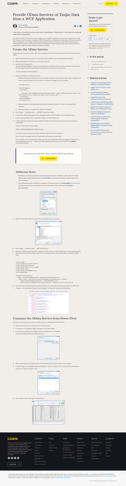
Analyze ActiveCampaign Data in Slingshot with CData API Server (101, 83)
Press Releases (81, 445)
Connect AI (52, 445)
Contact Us (80, 461)
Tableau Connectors (40, 464)
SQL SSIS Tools (53, 448)
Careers (79, 458)
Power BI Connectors (40, 461)
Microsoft (108, 450)
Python (36, 450)
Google (108, 448)
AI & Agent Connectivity (66, 448)
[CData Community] (18, 458)
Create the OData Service (99, 62)
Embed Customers (68, 452)
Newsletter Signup (97, 453)
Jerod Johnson (23, 25)
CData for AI (76, 3)
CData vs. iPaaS (67, 455)
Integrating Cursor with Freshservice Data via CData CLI (101, 98)
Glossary (94, 456)
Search (100, 3)
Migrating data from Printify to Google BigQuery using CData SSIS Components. (101, 125)
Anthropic (108, 442)
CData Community (97, 442)
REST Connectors (39, 456)
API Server (37, 453)
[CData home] (14, 3)
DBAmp (51, 450)
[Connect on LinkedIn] (80, 26)
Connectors (66, 442)
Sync (50, 442)
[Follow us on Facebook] (75, 26)
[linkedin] (9, 458)
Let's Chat (109, 4)
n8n (107, 453)
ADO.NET (37, 448)
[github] (15, 458)
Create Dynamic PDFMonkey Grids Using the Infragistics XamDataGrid (102, 103)
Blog (93, 448)
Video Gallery (95, 458)
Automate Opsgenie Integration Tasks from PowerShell (100, 113)
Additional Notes (97, 64)
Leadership (80, 453)
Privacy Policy (107, 476)
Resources (94, 450)
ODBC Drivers (38, 442)
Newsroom (80, 448)
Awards (79, 450)
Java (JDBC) (38, 445)
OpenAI (108, 456)
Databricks (109, 445)
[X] (12, 458)
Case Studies (95, 445)
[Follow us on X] (78, 26)
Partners (79, 456)
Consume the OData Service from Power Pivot (101, 68)
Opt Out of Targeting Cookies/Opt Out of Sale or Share (103, 481)
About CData (81, 442)
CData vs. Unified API (69, 457)
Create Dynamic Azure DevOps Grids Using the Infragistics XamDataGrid (100, 118)
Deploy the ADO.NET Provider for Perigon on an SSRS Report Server (101, 108)
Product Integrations (69, 445)
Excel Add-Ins (38, 458)
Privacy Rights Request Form (63, 477)
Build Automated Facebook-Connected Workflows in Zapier (100, 93)
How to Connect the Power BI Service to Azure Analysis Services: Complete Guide (101, 132)
